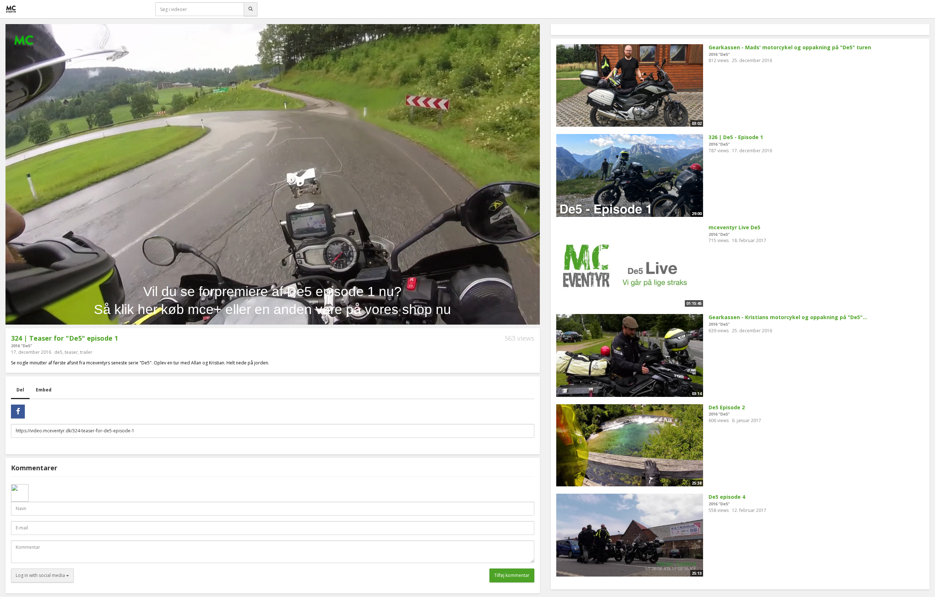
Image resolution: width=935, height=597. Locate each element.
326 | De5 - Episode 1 (736, 137)
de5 (58, 352)
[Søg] (250, 9)
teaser (71, 352)
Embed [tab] (43, 390)
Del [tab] (20, 390)
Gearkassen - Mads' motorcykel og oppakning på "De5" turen (790, 47)
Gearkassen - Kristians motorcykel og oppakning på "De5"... (788, 317)
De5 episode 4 (727, 496)
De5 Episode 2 (727, 407)
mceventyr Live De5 (734, 227)
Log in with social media (41, 575)
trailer (86, 352)
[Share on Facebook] (18, 411)
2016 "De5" (21, 345)
